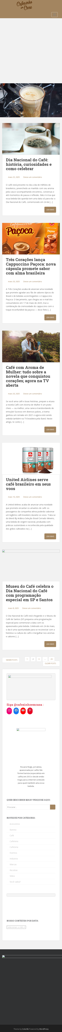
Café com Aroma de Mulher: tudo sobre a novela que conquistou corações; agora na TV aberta (28, 376)
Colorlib (25, 1029)
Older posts (50, 663)
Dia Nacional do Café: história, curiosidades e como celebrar (29, 164)
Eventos (13, 852)
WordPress (43, 1029)
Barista (13, 829)
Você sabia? (15, 881)
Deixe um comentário (32, 177)
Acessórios (15, 824)
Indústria (14, 858)
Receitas (14, 870)
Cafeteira (14, 841)
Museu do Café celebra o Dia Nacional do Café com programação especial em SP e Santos (29, 593)
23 (52, 659)
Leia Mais (50, 209)
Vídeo (12, 876)
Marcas (13, 864)
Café (12, 835)
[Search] (52, 807)
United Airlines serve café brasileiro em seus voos (28, 484)
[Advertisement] (31, 51)
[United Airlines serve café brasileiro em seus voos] (31, 458)
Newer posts (11, 660)
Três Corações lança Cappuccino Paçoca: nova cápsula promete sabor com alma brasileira (31, 266)
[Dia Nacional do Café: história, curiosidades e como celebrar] (31, 139)
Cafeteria (14, 847)
